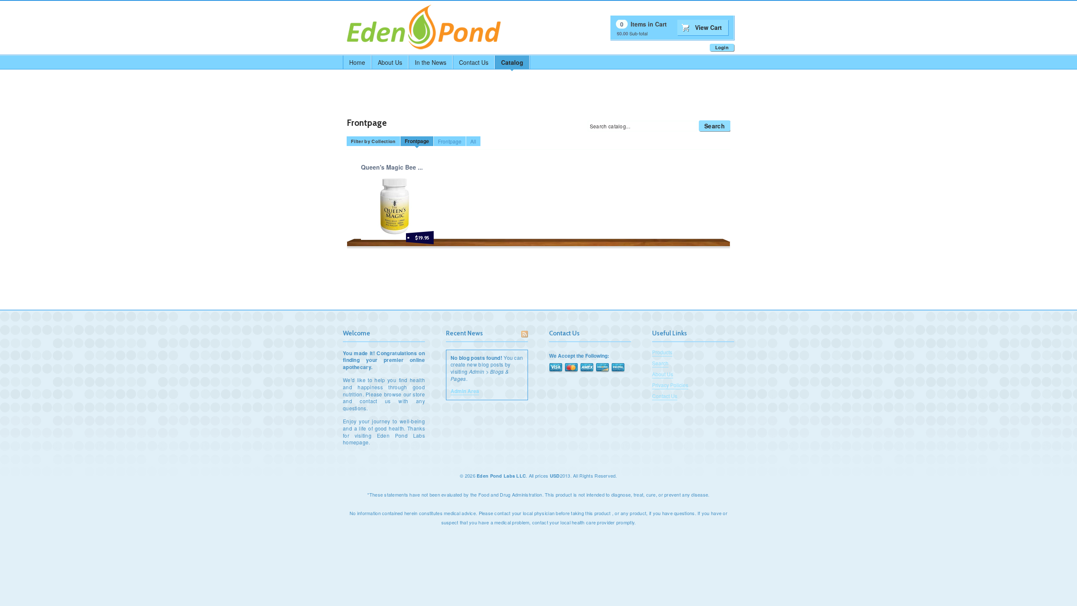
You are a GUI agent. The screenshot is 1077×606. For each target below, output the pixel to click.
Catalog (512, 62)
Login (722, 47)
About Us (390, 62)
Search (714, 126)
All (473, 141)
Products (662, 352)
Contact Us (473, 62)
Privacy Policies (670, 384)
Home (357, 62)
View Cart (708, 27)
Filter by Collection (373, 141)
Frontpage (417, 141)
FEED (524, 334)
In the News (430, 62)
